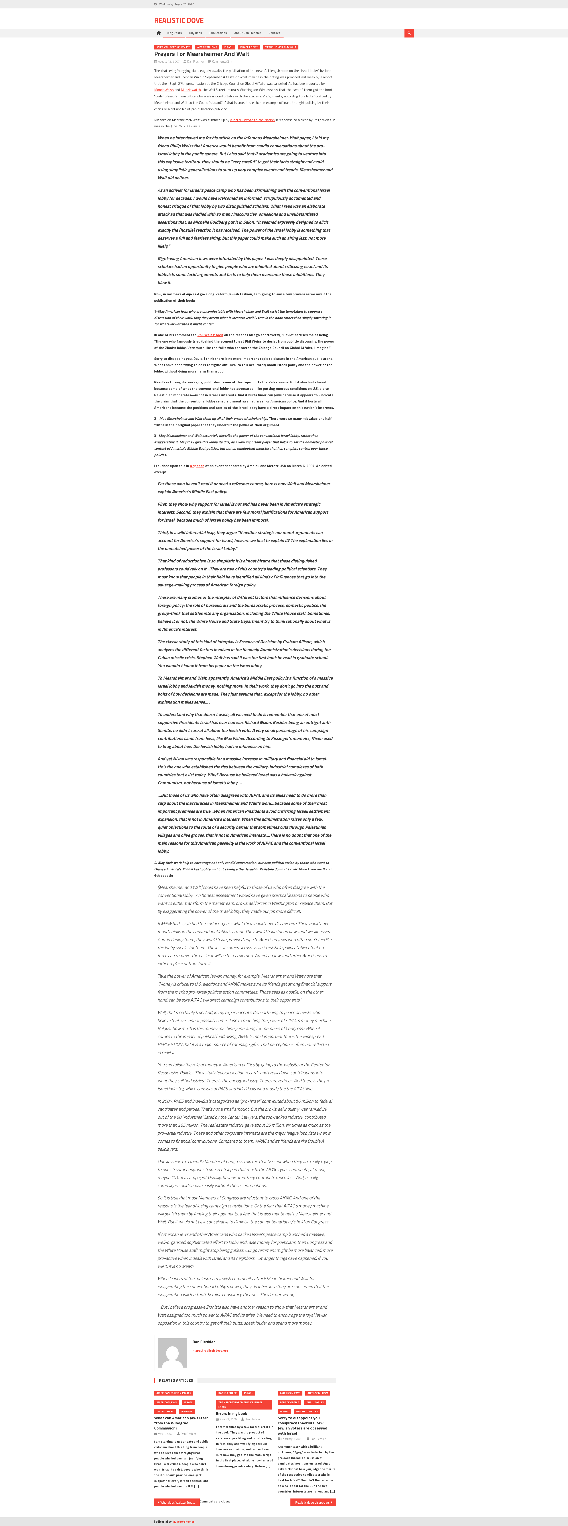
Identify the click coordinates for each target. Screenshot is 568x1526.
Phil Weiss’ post (210, 334)
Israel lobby (249, 47)
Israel (228, 47)
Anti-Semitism (318, 1393)
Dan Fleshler (195, 61)
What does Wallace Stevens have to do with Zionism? (180, 1502)
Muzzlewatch (191, 89)
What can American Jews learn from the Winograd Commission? (181, 1423)
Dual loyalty (315, 1402)
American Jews (207, 47)
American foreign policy (173, 47)
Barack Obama (289, 1402)
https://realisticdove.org (210, 1350)
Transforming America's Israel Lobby (240, 1404)
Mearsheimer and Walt (280, 47)
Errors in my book (231, 1413)
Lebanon (187, 1411)
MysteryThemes (183, 1521)
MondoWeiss (164, 89)
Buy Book (195, 32)
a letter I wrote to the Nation (252, 119)
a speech (197, 465)
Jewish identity (307, 1411)
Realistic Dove (179, 20)
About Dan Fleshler (247, 32)
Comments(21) (222, 61)
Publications (218, 32)
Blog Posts (174, 32)
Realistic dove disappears (312, 1502)
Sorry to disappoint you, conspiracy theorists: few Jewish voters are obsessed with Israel (302, 1425)
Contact (274, 32)
